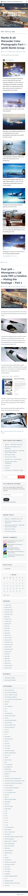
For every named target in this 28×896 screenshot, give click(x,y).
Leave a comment (22, 51)
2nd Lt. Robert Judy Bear (11, 692)
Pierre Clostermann (10, 832)
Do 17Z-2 (7, 729)
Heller (6, 757)
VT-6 (6, 878)
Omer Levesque (9, 806)
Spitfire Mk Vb (8, 853)
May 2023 (7, 616)
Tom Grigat (7, 871)
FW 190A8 (7, 748)
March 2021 (8, 635)
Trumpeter (7, 873)
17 (19, 585)
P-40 (6, 815)
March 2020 (8, 663)
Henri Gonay (8, 760)
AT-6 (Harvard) (8, 706)
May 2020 (7, 658)
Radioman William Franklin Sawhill (14, 836)
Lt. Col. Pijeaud (8, 790)
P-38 (6, 811)
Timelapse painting (10, 864)
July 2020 (7, 654)
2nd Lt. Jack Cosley (9, 690)
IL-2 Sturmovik (8, 764)
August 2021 (8, 623)
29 (13, 591)
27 (7, 591)
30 (16, 591)
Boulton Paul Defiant (10, 715)
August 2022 (8, 619)
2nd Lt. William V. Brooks (11, 694)
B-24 (6, 711)
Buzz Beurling (8, 722)
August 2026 (8, 605)
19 (4, 588)
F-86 (6, 734)
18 (22, 585)
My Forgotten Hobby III (14, 14)
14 (10, 585)
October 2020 (8, 647)
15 (13, 585)
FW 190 (7, 741)
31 (19, 591)
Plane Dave (7, 834)
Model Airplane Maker (10, 799)
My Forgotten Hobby (10, 678)
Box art (6, 718)
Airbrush (7, 701)
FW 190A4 (7, 746)
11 (22, 583)
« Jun (4, 595)
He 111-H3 (7, 755)
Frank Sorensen (9, 739)
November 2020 (9, 644)
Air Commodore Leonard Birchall (9, 431)
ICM (6, 762)
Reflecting (7, 848)
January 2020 (8, 668)
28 (10, 591)
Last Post (7, 467)
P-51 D (6, 822)
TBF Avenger (8, 859)
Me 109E (7, 794)
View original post (6, 256)
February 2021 (8, 637)
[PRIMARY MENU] (3, 5)
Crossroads (7, 465)
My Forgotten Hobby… (10, 454)
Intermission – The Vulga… (14, 549)
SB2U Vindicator (9, 850)
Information (4, 262)
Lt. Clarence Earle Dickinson (12, 787)
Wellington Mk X (9, 880)
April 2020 (7, 661)
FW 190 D (7, 743)
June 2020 (7, 656)
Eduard (7, 732)
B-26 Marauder (8, 713)
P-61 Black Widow (9, 827)
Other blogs (8, 808)
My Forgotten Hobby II (10, 680)
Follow (6, 499)
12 (4, 585)
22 (13, 588)
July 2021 (7, 626)
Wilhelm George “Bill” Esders (12, 883)
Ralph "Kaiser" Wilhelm (11, 841)
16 (16, 585)
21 (10, 588)
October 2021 (8, 621)
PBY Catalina (8, 829)
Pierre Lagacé (13, 51)
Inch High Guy (9, 60)
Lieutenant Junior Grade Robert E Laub (14, 780)
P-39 (6, 813)
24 (19, 588)
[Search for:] (10, 477)
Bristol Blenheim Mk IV (10, 720)
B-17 (6, 708)
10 (19, 583)
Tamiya (7, 857)
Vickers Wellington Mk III (11, 876)
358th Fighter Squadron (11, 697)
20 (7, 588)
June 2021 (7, 628)
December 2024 (8, 609)
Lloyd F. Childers (9, 785)
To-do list (7, 867)
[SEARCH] (25, 5)
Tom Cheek (7, 869)
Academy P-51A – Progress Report (13, 459)
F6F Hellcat (7, 736)
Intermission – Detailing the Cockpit (14, 470)
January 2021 (8, 640)
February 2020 (8, 665)
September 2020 (9, 649)
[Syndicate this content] (3, 440)
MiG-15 (6, 797)
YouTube (7, 885)
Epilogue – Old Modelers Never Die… (14, 444)
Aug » (8, 595)
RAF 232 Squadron (9, 839)
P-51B (6, 825)
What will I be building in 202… (15, 541)
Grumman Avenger (9, 750)
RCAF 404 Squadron (10, 843)
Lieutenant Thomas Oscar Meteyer (13, 783)
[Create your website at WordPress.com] (14, 1)
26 (4, 591)
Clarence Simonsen (10, 727)
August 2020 (8, 651)
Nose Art (7, 804)
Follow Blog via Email (12, 483)
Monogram (19, 431)
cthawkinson (10, 555)
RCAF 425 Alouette (9, 846)
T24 (6, 855)
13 (7, 585)
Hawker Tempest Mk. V (10, 753)
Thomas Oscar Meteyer (10, 862)
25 (22, 588)
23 (16, 588)
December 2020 (8, 642)
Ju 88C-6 (7, 776)
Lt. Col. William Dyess (10, 792)
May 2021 (7, 630)
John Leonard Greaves (10, 771)
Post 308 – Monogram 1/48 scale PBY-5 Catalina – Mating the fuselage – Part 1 (14, 276)
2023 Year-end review (10, 457)
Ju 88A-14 (7, 773)
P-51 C (6, 820)
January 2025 (8, 607)
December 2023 (8, 614)
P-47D (6, 818)
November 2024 (9, 612)
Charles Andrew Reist (10, 725)
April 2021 (7, 633)
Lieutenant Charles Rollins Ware (13, 778)
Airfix (6, 704)
